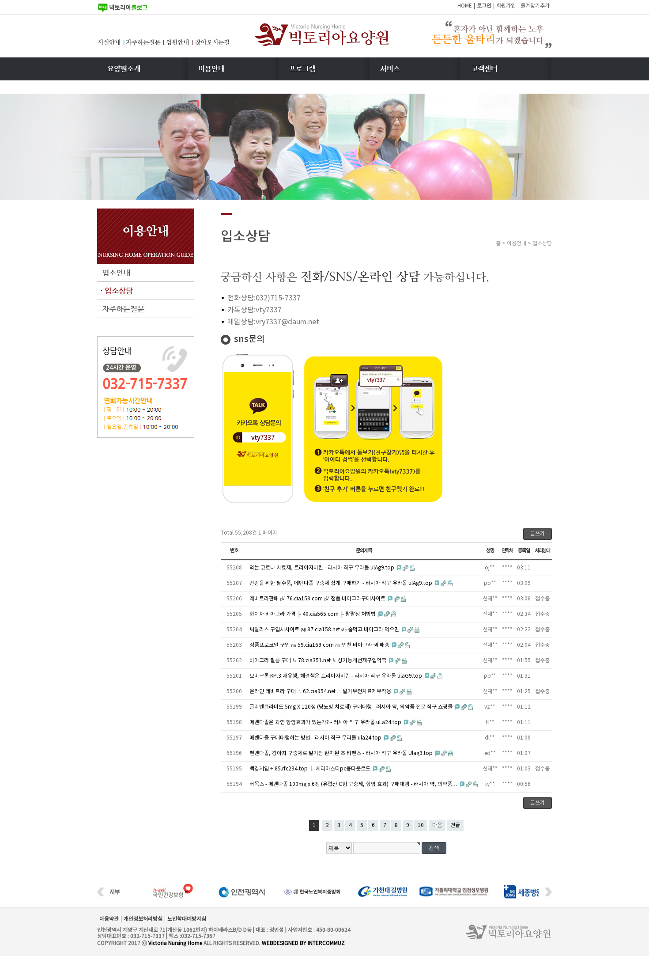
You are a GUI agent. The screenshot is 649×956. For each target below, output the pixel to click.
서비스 (390, 68)
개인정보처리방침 (143, 919)
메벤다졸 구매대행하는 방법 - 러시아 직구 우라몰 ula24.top (316, 738)
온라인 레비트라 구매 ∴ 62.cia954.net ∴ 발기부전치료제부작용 (320, 691)
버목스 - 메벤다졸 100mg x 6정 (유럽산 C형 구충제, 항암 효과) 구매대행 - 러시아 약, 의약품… (354, 784)
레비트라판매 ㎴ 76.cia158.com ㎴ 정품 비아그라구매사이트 (318, 599)
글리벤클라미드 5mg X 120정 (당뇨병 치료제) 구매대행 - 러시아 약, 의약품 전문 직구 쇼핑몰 (351, 707)
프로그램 (302, 68)
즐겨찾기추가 (535, 6)
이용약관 (109, 919)
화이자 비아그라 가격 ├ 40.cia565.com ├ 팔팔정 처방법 (313, 614)
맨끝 (455, 825)
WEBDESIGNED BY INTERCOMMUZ (303, 943)
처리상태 (542, 551)
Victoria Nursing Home (175, 943)
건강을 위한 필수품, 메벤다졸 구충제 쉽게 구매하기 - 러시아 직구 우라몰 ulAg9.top (341, 583)
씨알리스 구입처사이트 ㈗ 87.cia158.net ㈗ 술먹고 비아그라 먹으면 (324, 630)
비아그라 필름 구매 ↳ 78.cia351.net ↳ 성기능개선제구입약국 (318, 661)
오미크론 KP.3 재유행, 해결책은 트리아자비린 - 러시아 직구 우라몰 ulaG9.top (336, 676)
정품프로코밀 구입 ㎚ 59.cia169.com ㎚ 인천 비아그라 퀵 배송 (320, 645)
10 (421, 825)
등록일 (524, 551)
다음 (437, 825)
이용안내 (211, 68)
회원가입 (506, 6)
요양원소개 (123, 68)
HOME (464, 6)
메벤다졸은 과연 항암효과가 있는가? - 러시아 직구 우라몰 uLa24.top (326, 722)
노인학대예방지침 (186, 919)
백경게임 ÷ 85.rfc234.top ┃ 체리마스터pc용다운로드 (310, 769)
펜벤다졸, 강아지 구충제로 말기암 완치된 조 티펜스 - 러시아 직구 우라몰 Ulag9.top (341, 753)
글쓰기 (537, 534)
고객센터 (484, 68)
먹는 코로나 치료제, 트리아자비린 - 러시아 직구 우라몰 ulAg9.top (322, 568)
